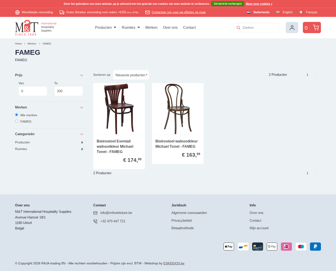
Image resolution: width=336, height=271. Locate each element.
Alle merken (28, 115)
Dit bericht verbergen (228, 3)
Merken (32, 43)
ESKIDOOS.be (173, 263)
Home (18, 43)
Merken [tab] (21, 107)
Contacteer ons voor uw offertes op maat (179, 12)
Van (21, 83)
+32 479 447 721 (112, 221)
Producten (22, 142)
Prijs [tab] (18, 75)
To (56, 83)
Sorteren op (101, 74)
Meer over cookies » (259, 3)
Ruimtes (21, 149)
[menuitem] (106, 27)
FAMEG (47, 43)
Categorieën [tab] (25, 134)
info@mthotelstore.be (116, 213)
